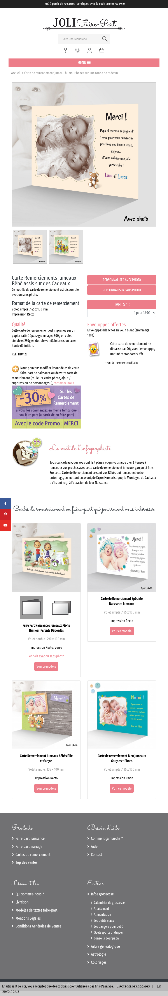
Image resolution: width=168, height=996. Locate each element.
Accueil (16, 73)
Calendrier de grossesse (109, 903)
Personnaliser (122, 280)
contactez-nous (64, 383)
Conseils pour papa (106, 938)
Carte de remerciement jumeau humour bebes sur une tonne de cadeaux (71, 73)
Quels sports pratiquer (108, 932)
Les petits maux (103, 921)
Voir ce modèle (46, 666)
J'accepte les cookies (133, 986)
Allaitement (101, 909)
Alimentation (102, 914)
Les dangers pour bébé (108, 926)
